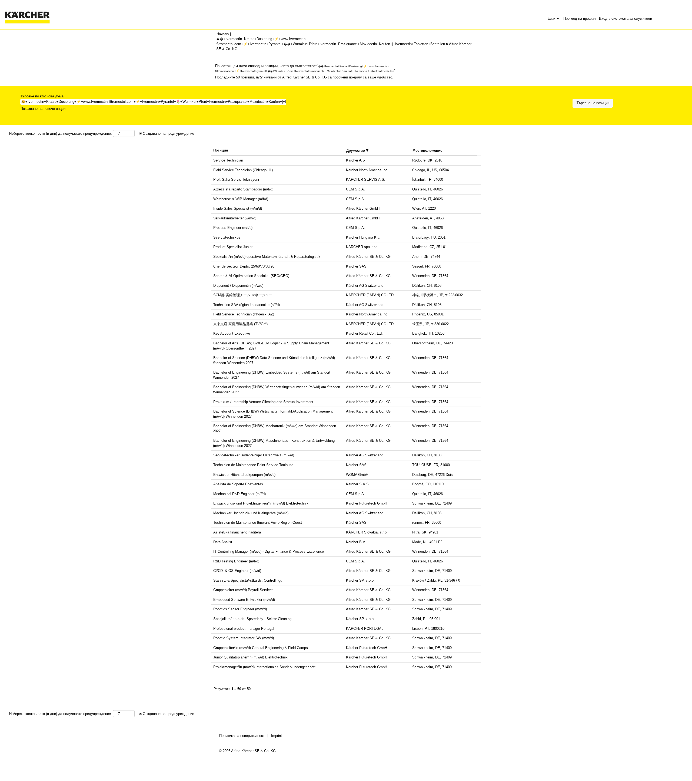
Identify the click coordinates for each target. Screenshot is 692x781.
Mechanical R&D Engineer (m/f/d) (239, 494)
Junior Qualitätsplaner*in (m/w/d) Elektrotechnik (250, 657)
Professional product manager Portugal (243, 629)
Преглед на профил (579, 19)
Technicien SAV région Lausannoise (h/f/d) (246, 305)
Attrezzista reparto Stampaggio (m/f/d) (243, 189)
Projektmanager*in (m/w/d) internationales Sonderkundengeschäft (264, 667)
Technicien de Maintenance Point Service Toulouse (253, 465)
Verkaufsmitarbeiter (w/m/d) (234, 218)
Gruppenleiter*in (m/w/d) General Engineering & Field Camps (260, 648)
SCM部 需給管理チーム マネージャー (242, 295)
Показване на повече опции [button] (43, 109)
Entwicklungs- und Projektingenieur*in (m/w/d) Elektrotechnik (260, 503)
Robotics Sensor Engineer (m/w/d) (240, 609)
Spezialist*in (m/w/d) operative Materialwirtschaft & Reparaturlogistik (266, 257)
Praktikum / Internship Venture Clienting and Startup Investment (263, 402)
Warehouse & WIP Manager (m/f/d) (240, 199)
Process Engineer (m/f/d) (232, 228)
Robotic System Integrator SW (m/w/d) (243, 638)
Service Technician (228, 160)
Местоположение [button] (427, 151)
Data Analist (222, 542)
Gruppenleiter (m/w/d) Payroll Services (243, 590)
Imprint (276, 736)
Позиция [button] (220, 150)
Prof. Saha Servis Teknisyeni (236, 179)
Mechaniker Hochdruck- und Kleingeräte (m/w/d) (250, 513)
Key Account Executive (231, 333)
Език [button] (552, 19)
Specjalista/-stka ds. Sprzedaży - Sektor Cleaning (252, 619)
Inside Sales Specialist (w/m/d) (237, 208)
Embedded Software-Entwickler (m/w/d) (244, 600)
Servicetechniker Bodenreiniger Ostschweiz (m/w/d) (253, 455)
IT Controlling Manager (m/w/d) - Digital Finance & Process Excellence (268, 551)
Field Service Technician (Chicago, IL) (243, 170)
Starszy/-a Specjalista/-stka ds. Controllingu (247, 580)
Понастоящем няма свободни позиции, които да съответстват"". (306, 68)
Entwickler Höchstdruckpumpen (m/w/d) (244, 475)
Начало (223, 34)
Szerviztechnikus (226, 237)
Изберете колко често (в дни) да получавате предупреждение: (60, 133)
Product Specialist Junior (232, 247)
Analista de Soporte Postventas (238, 484)
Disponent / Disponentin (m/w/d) (238, 286)
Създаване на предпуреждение (168, 133)
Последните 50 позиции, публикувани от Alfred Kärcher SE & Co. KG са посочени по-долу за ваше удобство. (304, 77)
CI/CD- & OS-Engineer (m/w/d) (237, 571)
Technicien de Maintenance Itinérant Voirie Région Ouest (257, 522)
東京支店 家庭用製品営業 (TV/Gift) (240, 324)
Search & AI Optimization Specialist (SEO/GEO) (251, 276)
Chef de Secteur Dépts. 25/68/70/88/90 (243, 266)
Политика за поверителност (242, 736)
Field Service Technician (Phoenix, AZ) (243, 314)
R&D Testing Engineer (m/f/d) (236, 561)
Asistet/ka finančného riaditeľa (237, 532)
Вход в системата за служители (625, 19)
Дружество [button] (356, 151)
